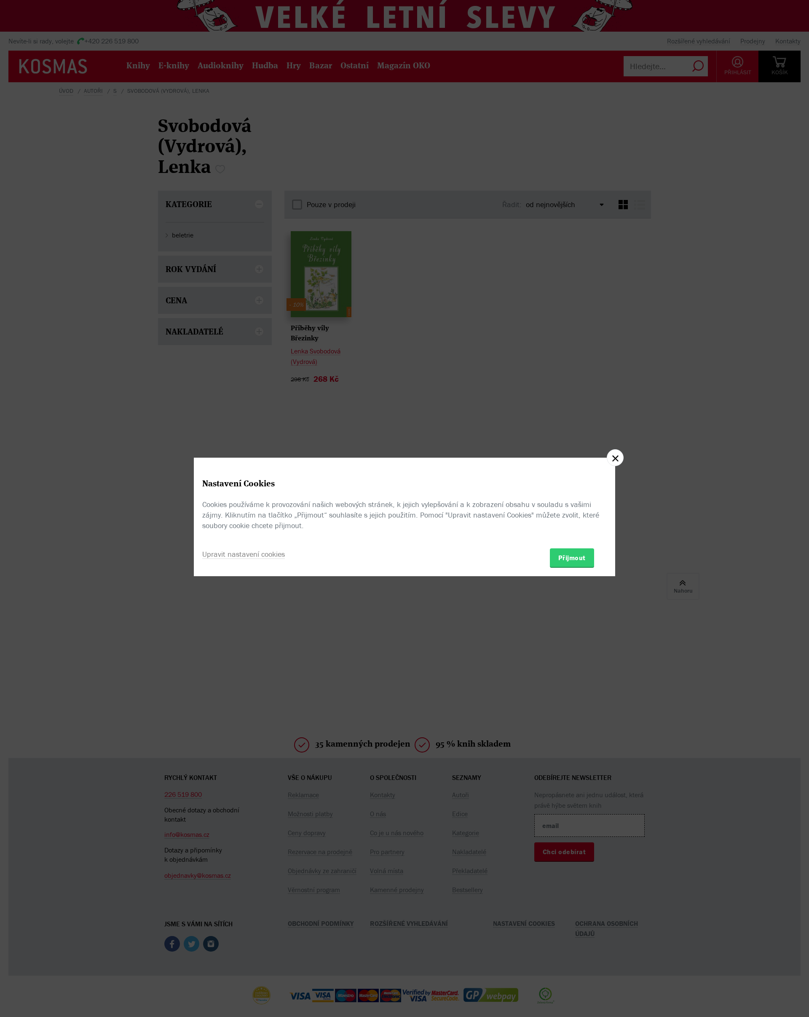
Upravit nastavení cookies (243, 554)
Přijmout (572, 557)
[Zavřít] (615, 457)
